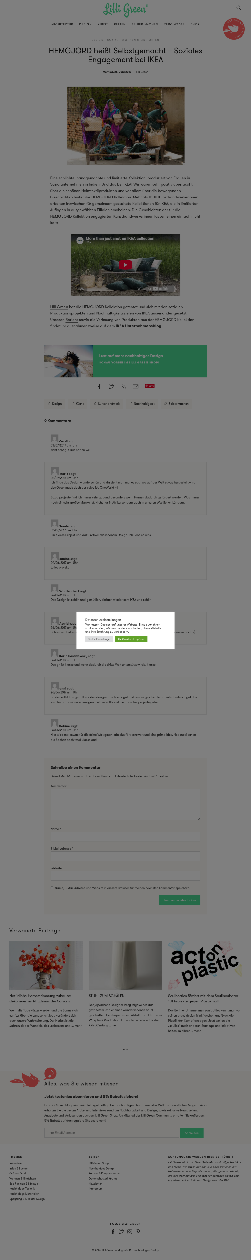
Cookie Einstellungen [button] (99, 639)
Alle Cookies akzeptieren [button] (131, 639)
